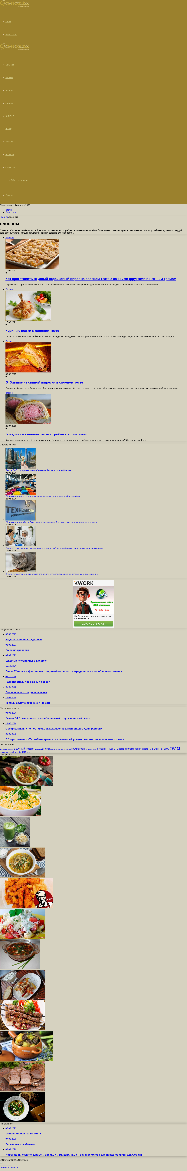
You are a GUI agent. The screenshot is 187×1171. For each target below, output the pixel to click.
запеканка (53, 749)
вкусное (3, 749)
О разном (10, 167)
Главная (4, 217)
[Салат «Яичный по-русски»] (20, 816)
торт (28, 752)
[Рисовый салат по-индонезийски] (22, 999)
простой (145, 749)
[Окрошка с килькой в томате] (20, 968)
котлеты (61, 749)
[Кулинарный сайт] (14, 6)
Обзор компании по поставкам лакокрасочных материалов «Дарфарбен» (42, 496)
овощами (89, 749)
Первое (9, 78)
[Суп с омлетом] (22, 1121)
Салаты (9, 103)
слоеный (10, 752)
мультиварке (78, 749)
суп (16, 752)
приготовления (133, 749)
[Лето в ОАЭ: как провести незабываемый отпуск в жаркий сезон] (20, 468)
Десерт (8, 129)
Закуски (9, 142)
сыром (22, 752)
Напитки (9, 154)
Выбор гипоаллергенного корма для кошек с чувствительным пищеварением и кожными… (51, 574)
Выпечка (9, 116)
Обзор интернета (19, 180)
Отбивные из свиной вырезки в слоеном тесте (44, 382)
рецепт (155, 748)
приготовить (116, 748)
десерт (38, 749)
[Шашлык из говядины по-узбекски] (22, 1029)
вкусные (10, 749)
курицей (69, 749)
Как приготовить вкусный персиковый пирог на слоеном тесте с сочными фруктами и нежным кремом (90, 279)
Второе (9, 90)
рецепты (165, 749)
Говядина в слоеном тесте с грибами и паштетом (46, 434)
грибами (30, 749)
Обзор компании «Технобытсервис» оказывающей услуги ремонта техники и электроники (51, 522)
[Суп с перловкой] (22, 877)
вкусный (19, 748)
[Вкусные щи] (26, 785)
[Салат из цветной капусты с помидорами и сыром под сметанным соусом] (22, 938)
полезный (102, 749)
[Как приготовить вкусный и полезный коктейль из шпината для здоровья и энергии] (15, 846)
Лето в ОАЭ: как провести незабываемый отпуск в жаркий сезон (38, 470)
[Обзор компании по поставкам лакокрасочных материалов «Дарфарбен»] (20, 494)
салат (175, 748)
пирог (95, 749)
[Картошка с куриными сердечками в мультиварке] (26, 1060)
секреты (3, 752)
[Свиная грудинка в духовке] (22, 1091)
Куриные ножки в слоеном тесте (32, 330)
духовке (45, 749)
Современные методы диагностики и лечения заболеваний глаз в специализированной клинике (54, 548)
